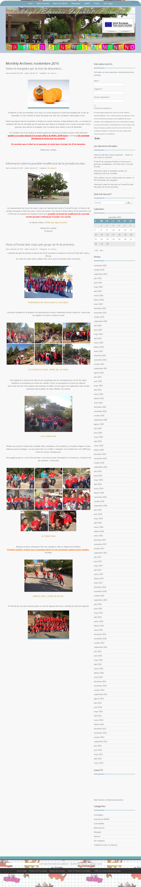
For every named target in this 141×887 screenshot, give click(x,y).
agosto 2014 (99, 699)
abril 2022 (98, 338)
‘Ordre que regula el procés (56, 222)
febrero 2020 (99, 450)
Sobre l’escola (42, 3)
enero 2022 (98, 351)
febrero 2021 (99, 398)
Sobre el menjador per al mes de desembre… (34, 68)
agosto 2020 (99, 424)
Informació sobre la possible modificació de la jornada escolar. (45, 163)
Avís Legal (108, 3)
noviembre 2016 (100, 591)
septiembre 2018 (100, 506)
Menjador (75, 3)
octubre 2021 (99, 364)
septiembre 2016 (100, 600)
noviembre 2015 (100, 639)
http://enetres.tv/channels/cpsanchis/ (109, 800)
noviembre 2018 (100, 497)
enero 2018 (98, 536)
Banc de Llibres (60, 3)
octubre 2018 (99, 501)
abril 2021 (98, 390)
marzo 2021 (98, 394)
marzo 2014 (98, 720)
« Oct (96, 250)
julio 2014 (97, 703)
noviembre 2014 (100, 686)
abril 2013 (98, 759)
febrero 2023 (99, 300)
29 (102, 244)
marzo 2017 (98, 574)
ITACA (96, 3)
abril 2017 (98, 570)
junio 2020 (98, 433)
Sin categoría (52, 73)
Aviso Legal (21, 871)
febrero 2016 (99, 626)
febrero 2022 (99, 347)
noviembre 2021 (100, 360)
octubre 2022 (99, 317)
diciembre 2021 (100, 356)
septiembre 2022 (100, 321)
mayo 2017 (98, 566)
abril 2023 (98, 291)
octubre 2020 (99, 416)
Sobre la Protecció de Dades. (79, 871)
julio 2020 (97, 428)
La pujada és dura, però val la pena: (48, 370)
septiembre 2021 (100, 368)
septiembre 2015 (100, 647)
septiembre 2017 (100, 553)
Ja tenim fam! (48, 536)
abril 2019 (98, 484)
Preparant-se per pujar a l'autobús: (48, 303)
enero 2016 (98, 630)
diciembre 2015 (100, 634)
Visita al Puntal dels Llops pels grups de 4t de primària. (40, 244)
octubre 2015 (99, 643)
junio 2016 (98, 609)
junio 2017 (98, 561)
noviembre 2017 (100, 544)
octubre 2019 (99, 463)
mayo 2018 (98, 519)
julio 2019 (97, 471)
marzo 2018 (98, 527)
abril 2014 (98, 716)
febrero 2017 (99, 579)
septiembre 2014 (100, 694)
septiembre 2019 (100, 467)
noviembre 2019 (100, 458)
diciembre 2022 (100, 308)
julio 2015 (97, 651)
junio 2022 (98, 330)
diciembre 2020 (100, 407)
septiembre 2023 (100, 274)
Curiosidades (99, 824)
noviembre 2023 (100, 265)
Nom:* (96, 81)
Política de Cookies (57, 871)
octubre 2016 (99, 596)
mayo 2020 (98, 437)
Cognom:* (98, 89)
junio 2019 (98, 476)
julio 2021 (97, 377)
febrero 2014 (99, 724)
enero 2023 (98, 304)
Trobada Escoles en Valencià (105, 845)
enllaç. (82, 116)
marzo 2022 (98, 343)
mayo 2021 (98, 386)
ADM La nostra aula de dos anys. (107, 871)
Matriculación (99, 828)
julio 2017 (97, 557)
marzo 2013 (98, 763)
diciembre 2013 (100, 729)
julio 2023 (97, 278)
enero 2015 (98, 677)
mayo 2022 (98, 334)
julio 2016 (97, 604)
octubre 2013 (99, 737)
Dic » (102, 250)
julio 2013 (97, 746)
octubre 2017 (99, 549)
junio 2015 (98, 656)
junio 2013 (98, 750)
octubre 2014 (99, 690)
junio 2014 (98, 707)
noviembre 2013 (100, 733)
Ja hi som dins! (48, 436)
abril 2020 (98, 441)
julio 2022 (97, 326)
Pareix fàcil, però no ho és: (48, 596)
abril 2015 (98, 664)
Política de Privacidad (38, 871)
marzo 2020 (98, 446)
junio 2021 (98, 381)
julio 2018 (97, 510)
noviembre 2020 (100, 411)
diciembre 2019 (100, 454)
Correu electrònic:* (102, 97)
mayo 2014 (98, 711)
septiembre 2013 (100, 742)
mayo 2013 (98, 754)
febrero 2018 (99, 531)
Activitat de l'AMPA (101, 819)
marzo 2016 (98, 621)
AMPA (87, 3)
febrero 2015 (99, 673)
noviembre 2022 (100, 313)
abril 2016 (98, 617)
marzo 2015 (98, 669)
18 (119, 235)
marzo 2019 (98, 488)
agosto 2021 (99, 373)
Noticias (97, 836)
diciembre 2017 (100, 540)
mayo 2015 (98, 660)
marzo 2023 (98, 296)
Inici (30, 3)
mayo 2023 (98, 287)
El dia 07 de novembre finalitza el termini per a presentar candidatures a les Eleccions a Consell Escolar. (113, 164)
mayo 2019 (98, 480)
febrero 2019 (99, 493)
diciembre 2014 (100, 681)
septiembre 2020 (100, 420)
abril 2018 (98, 523)
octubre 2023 (99, 270)
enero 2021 (98, 403)
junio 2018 (98, 514)
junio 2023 (98, 283)
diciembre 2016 (100, 587)
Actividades (98, 815)
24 (113, 239)
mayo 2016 (98, 613)
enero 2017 (98, 583)
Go (129, 202)
